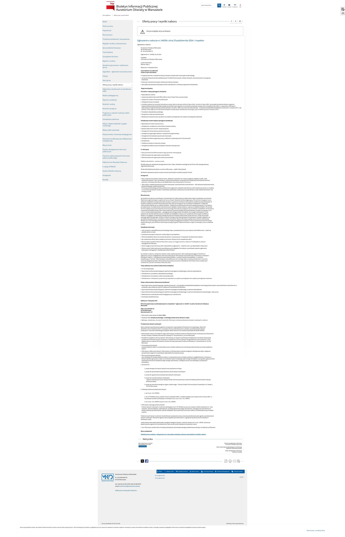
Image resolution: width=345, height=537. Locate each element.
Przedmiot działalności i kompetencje (116, 39)
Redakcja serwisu (183, 471)
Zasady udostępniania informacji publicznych (114, 150)
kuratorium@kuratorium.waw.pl (129, 486)
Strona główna (106, 15)
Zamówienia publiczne (111, 119)
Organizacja (107, 30)
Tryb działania (108, 52)
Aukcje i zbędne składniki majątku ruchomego (115, 125)
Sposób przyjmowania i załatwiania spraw (115, 66)
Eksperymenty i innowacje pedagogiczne (117, 134)
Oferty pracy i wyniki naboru (121, 15)
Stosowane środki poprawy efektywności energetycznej (117, 140)
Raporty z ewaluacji (110, 100)
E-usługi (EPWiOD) (109, 167)
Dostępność (107, 175)
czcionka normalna (231, 20)
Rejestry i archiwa (109, 61)
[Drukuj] (230, 461)
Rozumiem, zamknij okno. (316, 530)
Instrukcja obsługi (208, 471)
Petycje (105, 76)
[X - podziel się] (142, 461)
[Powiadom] (234, 461)
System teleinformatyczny (112, 171)
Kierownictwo (107, 35)
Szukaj (219, 5)
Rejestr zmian (142, 446)
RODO (105, 22)
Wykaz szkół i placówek (111, 130)
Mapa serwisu (195, 471)
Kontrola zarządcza (109, 109)
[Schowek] (238, 461)
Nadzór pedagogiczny (110, 95)
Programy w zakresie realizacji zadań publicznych (116, 114)
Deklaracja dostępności (223, 471)
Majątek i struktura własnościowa (114, 43)
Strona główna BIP (160, 475)
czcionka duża (239, 21)
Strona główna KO (160, 478)
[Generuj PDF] (226, 461)
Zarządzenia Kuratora (110, 57)
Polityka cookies (238, 471)
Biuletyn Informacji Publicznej (130, 7)
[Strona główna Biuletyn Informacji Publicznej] (108, 478)
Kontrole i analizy (109, 104)
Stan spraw (107, 80)
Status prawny (108, 26)
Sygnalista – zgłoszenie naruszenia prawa (117, 72)
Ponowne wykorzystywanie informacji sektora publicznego (116, 157)
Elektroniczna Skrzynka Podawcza (115, 162)
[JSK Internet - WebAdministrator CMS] (241, 477)
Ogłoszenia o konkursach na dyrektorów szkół (117, 90)
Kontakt (105, 180)
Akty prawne (107, 145)
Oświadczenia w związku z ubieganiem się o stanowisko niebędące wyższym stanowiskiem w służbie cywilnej (173, 434)
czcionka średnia (235, 20)
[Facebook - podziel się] (146, 461)
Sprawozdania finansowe (112, 48)
